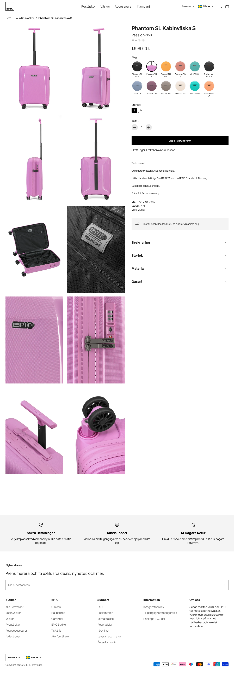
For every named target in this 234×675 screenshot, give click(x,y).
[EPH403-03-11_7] (96, 339)
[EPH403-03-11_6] (34, 339)
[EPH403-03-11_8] (34, 430)
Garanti (137, 281)
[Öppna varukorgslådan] (227, 6)
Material (138, 268)
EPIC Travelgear (34, 664)
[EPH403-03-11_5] (96, 249)
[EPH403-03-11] (34, 68)
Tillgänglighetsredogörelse (160, 613)
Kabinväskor (13, 613)
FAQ (100, 607)
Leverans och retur (109, 636)
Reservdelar (104, 624)
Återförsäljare (60, 636)
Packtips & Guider (154, 619)
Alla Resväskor (25, 18)
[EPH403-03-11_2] (34, 158)
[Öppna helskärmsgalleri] (57, 105)
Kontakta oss (105, 619)
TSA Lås (56, 630)
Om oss (56, 607)
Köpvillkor (103, 630)
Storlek (137, 255)
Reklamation (105, 613)
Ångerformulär (106, 642)
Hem (8, 18)
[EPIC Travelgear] (9, 6)
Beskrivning (141, 242)
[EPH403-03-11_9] (96, 430)
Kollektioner (12, 636)
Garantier (57, 619)
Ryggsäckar (12, 624)
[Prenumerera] (224, 585)
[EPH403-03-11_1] (96, 68)
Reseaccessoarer (16, 630)
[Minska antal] (135, 127)
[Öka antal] (149, 127)
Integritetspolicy (153, 607)
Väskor (9, 619)
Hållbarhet (58, 613)
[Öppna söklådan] (220, 6)
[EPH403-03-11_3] (96, 158)
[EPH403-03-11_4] (34, 249)
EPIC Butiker (59, 624)
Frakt (149, 150)
